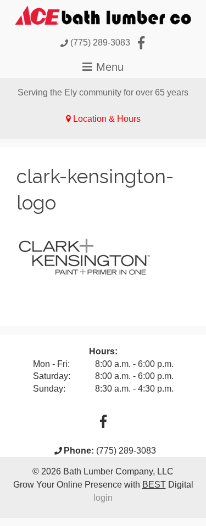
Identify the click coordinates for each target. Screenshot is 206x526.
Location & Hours (107, 118)
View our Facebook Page (141, 42)
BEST (154, 484)
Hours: (103, 351)
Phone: (79, 450)
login (103, 497)
